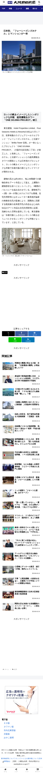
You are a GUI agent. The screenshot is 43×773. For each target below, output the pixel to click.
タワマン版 (9, 727)
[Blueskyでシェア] (26, 641)
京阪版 (7, 734)
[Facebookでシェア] (7, 648)
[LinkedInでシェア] (16, 654)
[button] (38, 478)
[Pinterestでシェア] (35, 648)
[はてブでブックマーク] (16, 648)
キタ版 (7, 723)
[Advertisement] (21, 301)
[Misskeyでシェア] (35, 641)
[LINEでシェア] (26, 648)
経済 (5, 272)
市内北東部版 (10, 730)
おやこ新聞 (9, 738)
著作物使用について (8, 758)
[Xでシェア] (7, 641)
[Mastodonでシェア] (16, 641)
